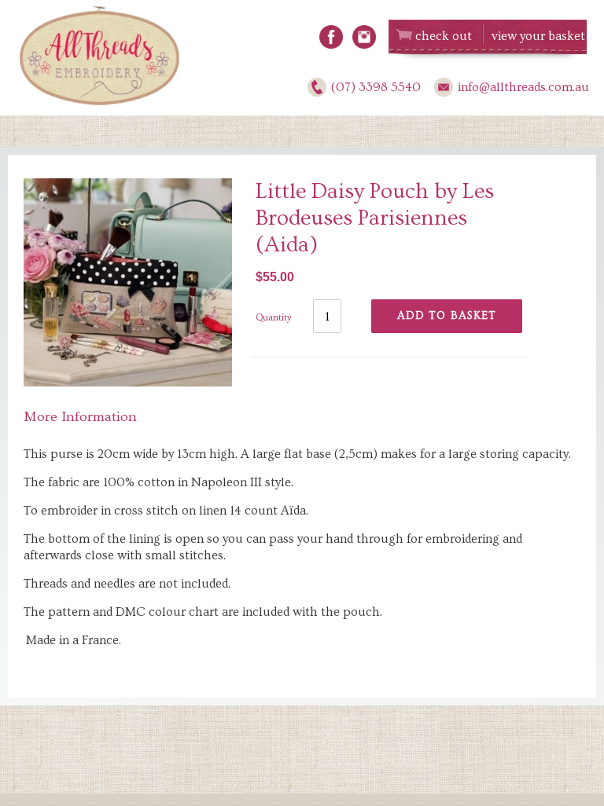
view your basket (538, 36)
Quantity (274, 318)
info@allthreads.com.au (523, 87)
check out (443, 36)
